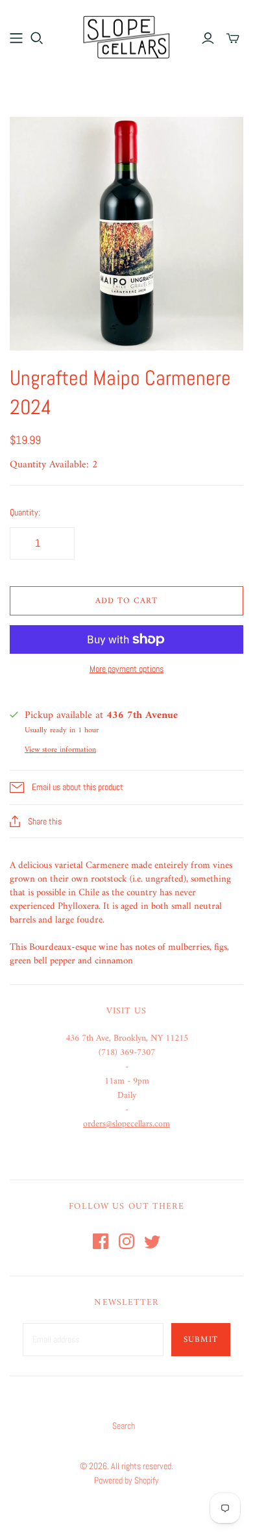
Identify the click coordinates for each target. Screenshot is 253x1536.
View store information (60, 750)
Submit (201, 1339)
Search (123, 1425)
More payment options (126, 669)
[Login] (208, 38)
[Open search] (36, 38)
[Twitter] (152, 1241)
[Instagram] (126, 1241)
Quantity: (25, 512)
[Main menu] (16, 38)
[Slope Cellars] (126, 35)
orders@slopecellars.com (126, 1124)
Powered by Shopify (126, 1480)
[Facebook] (100, 1241)
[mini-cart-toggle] (233, 38)
